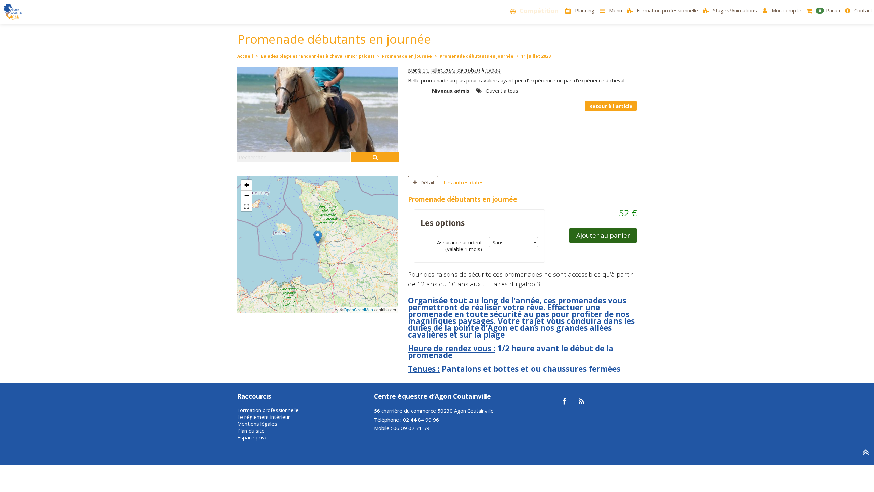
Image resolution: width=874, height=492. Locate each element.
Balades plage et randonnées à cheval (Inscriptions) (317, 56)
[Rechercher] (375, 157)
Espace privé (252, 437)
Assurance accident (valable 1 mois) (459, 245)
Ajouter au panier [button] (603, 235)
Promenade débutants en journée (476, 56)
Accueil (245, 56)
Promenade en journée (407, 56)
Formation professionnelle (268, 410)
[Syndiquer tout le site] (581, 401)
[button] (317, 237)
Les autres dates (463, 182)
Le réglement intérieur (263, 416)
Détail (427, 182)
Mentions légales (257, 423)
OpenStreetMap (358, 309)
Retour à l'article (610, 105)
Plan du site (251, 430)
